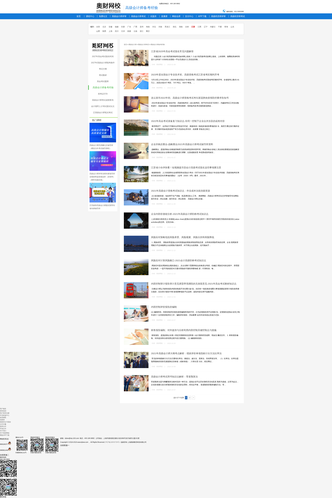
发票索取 (3, 417)
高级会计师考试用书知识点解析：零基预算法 (174, 376)
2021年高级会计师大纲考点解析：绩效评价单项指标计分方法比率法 (186, 353)
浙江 (141, 31)
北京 (104, 27)
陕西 (104, 31)
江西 (199, 27)
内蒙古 (213, 27)
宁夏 (220, 27)
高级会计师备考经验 (103, 87)
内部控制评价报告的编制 (164, 307)
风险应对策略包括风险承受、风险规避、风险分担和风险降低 (182, 237)
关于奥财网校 (4, 433)
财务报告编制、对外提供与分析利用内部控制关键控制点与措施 (183, 330)
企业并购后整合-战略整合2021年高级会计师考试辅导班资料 (182, 144)
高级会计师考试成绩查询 (102, 100)
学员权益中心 (4, 415)
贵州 (141, 27)
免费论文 (101, 16)
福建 (117, 27)
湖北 (174, 27)
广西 (135, 27)
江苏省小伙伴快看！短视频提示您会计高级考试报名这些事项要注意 (186, 167)
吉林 (187, 27)
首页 (79, 16)
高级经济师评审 (217, 16)
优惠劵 (2, 420)
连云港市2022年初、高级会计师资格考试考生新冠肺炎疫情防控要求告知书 (190, 98)
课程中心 (88, 16)
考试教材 (103, 75)
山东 (232, 27)
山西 (98, 31)
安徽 (110, 27)
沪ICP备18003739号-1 (113, 442)
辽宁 (206, 27)
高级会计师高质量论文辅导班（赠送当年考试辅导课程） (101, 146)
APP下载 (200, 16)
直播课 (162, 16)
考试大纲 (103, 69)
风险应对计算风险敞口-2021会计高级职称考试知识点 (178, 260)
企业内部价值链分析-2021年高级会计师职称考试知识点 (179, 214)
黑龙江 (167, 27)
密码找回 (3, 411)
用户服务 (3, 409)
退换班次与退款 (5, 422)
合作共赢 (3, 424)
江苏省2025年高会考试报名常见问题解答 (172, 51)
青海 (226, 27)
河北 (154, 27)
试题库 (152, 16)
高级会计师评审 (117, 16)
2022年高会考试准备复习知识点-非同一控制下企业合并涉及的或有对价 (188, 121)
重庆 (148, 31)
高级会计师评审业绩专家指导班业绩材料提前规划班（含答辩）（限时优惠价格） (102, 177)
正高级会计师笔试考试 (103, 112)
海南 (148, 27)
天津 (123, 31)
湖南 (181, 27)
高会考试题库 (103, 81)
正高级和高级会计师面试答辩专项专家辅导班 (102, 206)
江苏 (193, 27)
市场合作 (3, 428)
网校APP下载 (4, 435)
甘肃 (123, 27)
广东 (129, 27)
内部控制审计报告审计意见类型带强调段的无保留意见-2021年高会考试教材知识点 (193, 283)
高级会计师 (132, 44)
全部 (98, 27)
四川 (117, 31)
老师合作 (3, 426)
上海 (110, 31)
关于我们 (3, 431)
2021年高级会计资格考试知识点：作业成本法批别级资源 (180, 190)
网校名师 (174, 16)
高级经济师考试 (236, 16)
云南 (135, 31)
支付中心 (187, 16)
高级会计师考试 (137, 16)
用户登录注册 (4, 413)
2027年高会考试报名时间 (103, 56)
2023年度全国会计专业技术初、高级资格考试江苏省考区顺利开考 (185, 74)
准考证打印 (103, 94)
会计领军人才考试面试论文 (103, 106)
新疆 (129, 31)
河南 (160, 27)
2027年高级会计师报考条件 (103, 63)
